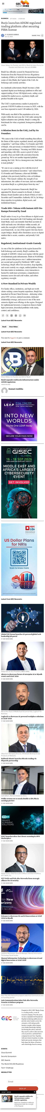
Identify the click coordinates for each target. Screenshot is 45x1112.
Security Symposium (8, 1056)
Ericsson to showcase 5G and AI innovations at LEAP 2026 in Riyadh (21, 917)
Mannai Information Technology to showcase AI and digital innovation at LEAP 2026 (21, 959)
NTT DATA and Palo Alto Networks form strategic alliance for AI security (20, 879)
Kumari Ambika (13, 34)
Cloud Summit (6, 1053)
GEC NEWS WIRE (8, 639)
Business (4, 18)
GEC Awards (5, 1060)
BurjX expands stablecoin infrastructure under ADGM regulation (20, 381)
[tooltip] (3, 315)
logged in (13, 338)
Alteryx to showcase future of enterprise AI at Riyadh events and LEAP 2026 (21, 675)
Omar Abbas (13, 327)
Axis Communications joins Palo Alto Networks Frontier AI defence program (19, 1001)
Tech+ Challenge (7, 1068)
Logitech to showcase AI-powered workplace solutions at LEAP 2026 (22, 717)
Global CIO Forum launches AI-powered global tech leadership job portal (21, 635)
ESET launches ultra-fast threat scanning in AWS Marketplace (20, 837)
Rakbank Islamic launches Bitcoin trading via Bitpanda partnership (18, 760)
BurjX (4, 327)
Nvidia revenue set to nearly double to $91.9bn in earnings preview (20, 800)
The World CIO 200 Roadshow (12, 1064)
